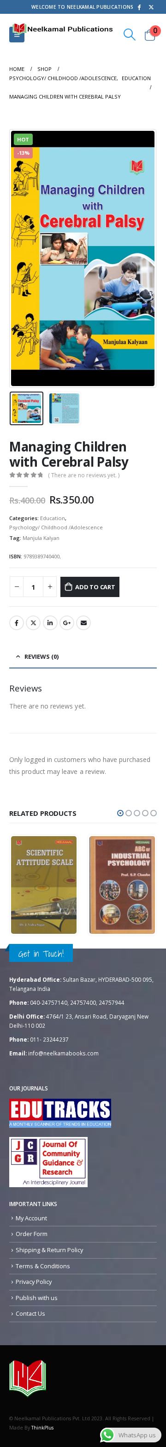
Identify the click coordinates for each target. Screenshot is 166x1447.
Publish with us (37, 1298)
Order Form (31, 1234)
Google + (66, 622)
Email (83, 622)
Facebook (16, 622)
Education (52, 518)
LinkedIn (50, 622)
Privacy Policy (34, 1281)
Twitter (33, 622)
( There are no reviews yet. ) (83, 475)
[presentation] (21, 258)
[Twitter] (151, 6)
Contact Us (30, 1313)
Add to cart (95, 587)
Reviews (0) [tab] (41, 656)
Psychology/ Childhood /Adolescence (56, 527)
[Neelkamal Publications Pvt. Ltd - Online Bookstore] (27, 1378)
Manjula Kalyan (41, 537)
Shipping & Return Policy (49, 1250)
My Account (31, 1218)
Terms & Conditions (43, 1266)
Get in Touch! (41, 954)
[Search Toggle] (130, 35)
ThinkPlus (42, 1427)
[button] (120, 813)
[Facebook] (138, 6)
